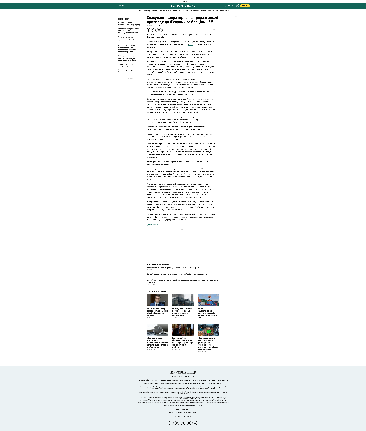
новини (139, 11)
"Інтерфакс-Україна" (190, 387)
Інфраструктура (165, 11)
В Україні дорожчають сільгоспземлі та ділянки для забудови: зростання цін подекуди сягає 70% (182, 281)
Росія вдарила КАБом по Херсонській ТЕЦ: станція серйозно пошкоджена (182, 312)
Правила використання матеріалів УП (193, 380)
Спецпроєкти (194, 11)
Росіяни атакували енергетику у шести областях (126, 39)
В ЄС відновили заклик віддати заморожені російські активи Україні (128, 58)
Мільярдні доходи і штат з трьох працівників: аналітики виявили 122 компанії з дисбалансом (157, 342)
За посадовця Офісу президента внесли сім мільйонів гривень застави (157, 312)
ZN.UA (190, 44)
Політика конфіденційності (169, 380)
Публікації (146, 11)
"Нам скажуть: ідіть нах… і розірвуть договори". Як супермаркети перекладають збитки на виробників (208, 344)
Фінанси (185, 11)
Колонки (155, 11)
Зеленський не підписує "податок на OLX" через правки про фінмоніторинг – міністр (182, 342)
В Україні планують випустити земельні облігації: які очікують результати (177, 274)
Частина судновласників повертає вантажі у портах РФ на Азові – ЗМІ (207, 313)
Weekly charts (213, 11)
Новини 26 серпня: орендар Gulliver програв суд (129, 65)
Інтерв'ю (204, 11)
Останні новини (124, 19)
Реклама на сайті (143, 380)
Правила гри (177, 11)
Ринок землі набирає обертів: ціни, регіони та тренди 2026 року (173, 268)
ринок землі (152, 224)
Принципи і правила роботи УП (217, 380)
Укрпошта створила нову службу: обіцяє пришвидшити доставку (128, 31)
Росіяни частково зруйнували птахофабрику (129, 23)
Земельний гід (225, 11)
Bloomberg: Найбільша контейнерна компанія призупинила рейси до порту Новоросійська (127, 48)
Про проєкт (155, 380)
